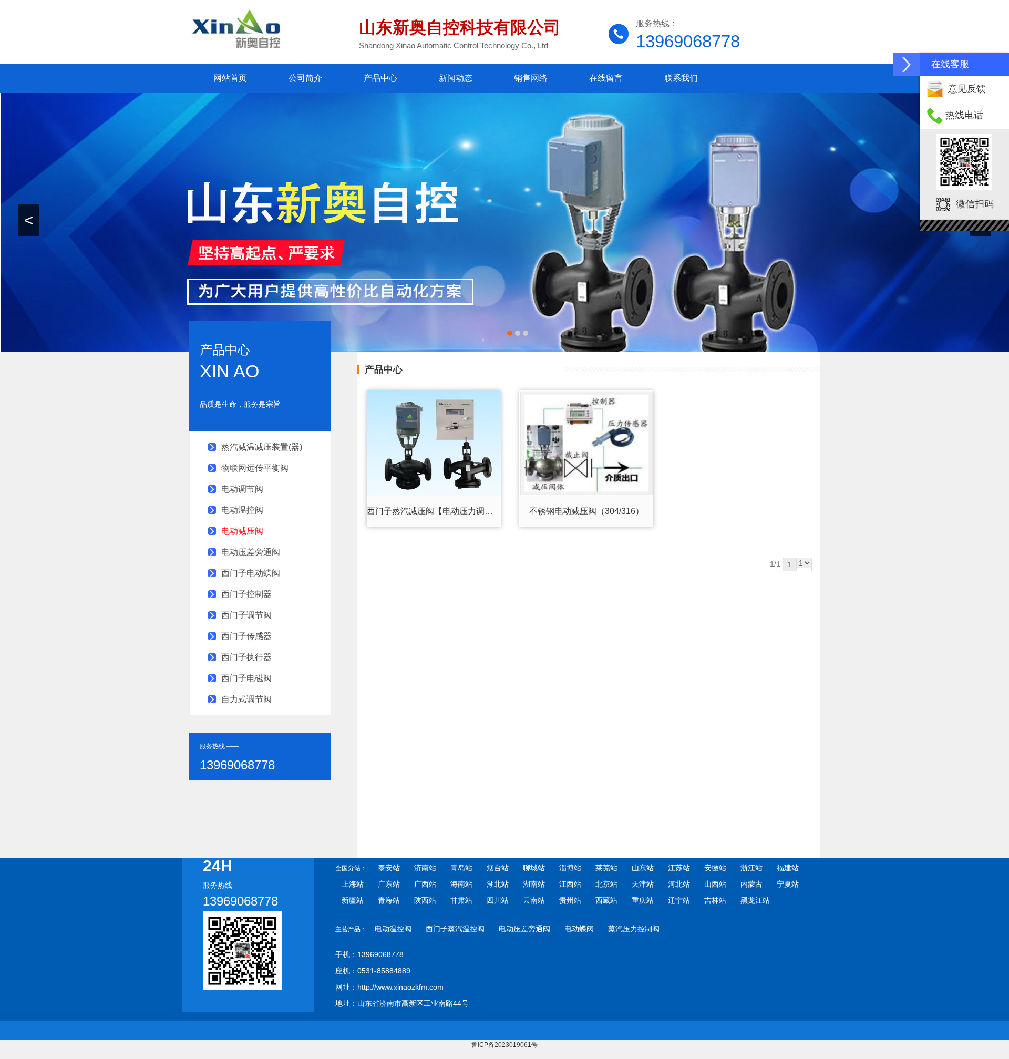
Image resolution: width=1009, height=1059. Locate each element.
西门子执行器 (246, 657)
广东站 (389, 884)
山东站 (643, 867)
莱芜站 (606, 867)
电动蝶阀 (579, 928)
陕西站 (425, 900)
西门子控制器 (246, 594)
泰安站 (389, 867)
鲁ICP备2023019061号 (504, 1044)
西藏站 (606, 900)
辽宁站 (679, 900)
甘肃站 (461, 900)
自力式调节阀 (246, 699)
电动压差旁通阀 (250, 552)
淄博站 (570, 867)
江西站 (570, 884)
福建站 (788, 867)
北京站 (606, 884)
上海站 (353, 884)
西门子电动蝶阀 (250, 573)
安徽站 (715, 867)
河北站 (679, 884)
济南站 (425, 867)
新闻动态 (455, 78)
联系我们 (681, 78)
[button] (906, 64)
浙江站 (751, 867)
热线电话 (964, 115)
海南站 (461, 884)
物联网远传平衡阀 (255, 468)
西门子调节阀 (246, 615)
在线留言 (606, 78)
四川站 (498, 900)
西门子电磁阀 (246, 678)
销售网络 (531, 78)
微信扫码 (975, 204)
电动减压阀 (242, 531)
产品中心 (380, 78)
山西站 (715, 884)
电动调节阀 (242, 489)
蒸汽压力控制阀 (634, 928)
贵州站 (570, 900)
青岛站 (461, 867)
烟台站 (498, 867)
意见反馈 (967, 89)
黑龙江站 (755, 900)
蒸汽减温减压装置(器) (261, 447)
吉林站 (715, 900)
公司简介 (305, 78)
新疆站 (353, 900)
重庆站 (643, 900)
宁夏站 (788, 884)
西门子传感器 (246, 636)
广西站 (425, 884)
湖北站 (498, 884)
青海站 (389, 900)
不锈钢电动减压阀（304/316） (586, 511)
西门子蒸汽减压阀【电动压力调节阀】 (438, 511)
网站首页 (230, 78)
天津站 (643, 884)
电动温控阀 (242, 510)
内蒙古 (751, 884)
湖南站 (534, 884)
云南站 (534, 900)
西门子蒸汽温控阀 (455, 928)
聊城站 (534, 867)
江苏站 (679, 867)
